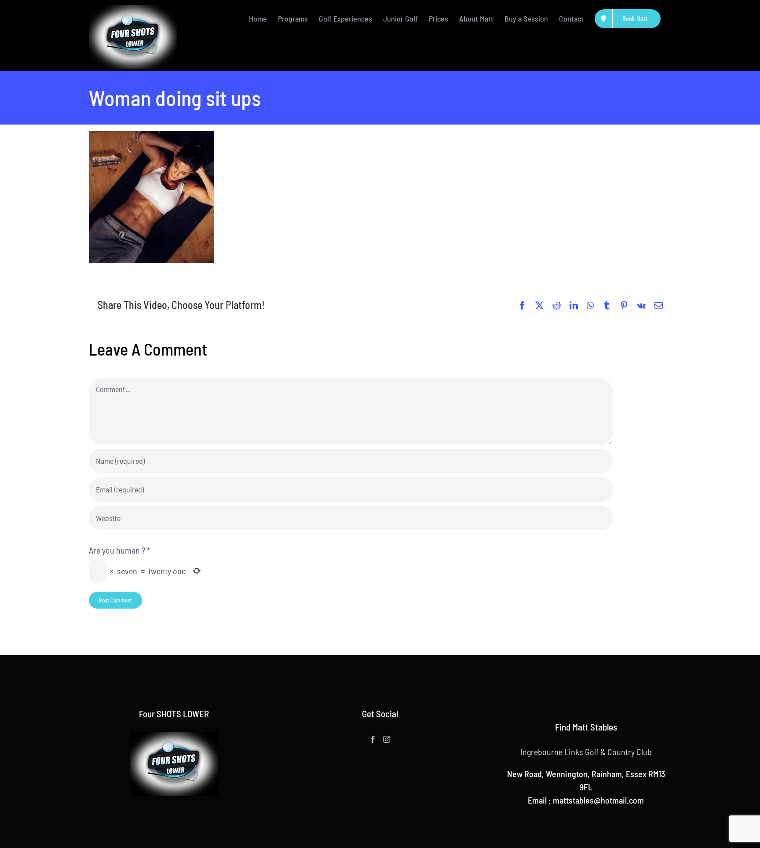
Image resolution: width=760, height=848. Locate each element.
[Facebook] (372, 739)
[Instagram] (386, 739)
